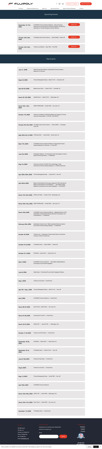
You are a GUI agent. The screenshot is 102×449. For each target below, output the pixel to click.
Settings (89, 446)
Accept (96, 446)
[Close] (100, 447)
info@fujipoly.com (25, 438)
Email (40, 432)
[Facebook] (56, 4)
